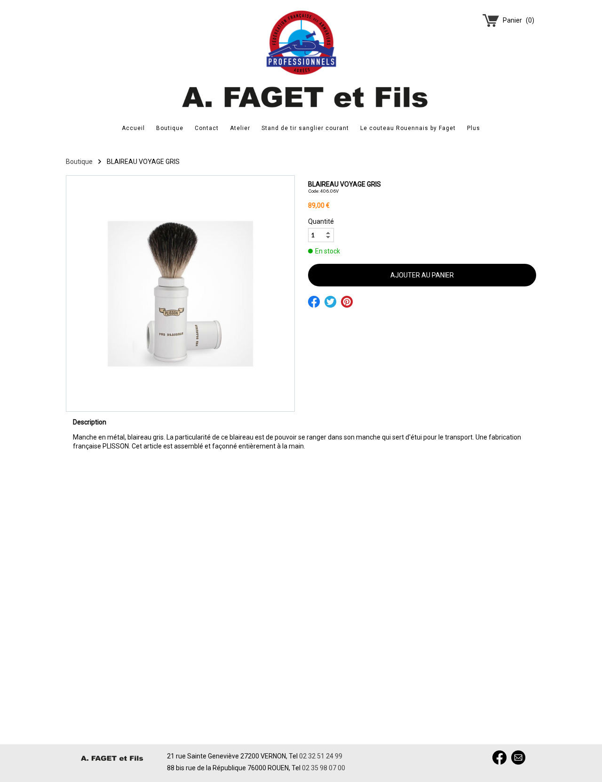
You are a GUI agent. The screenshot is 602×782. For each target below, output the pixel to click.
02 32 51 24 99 (320, 756)
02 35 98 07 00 (323, 768)
